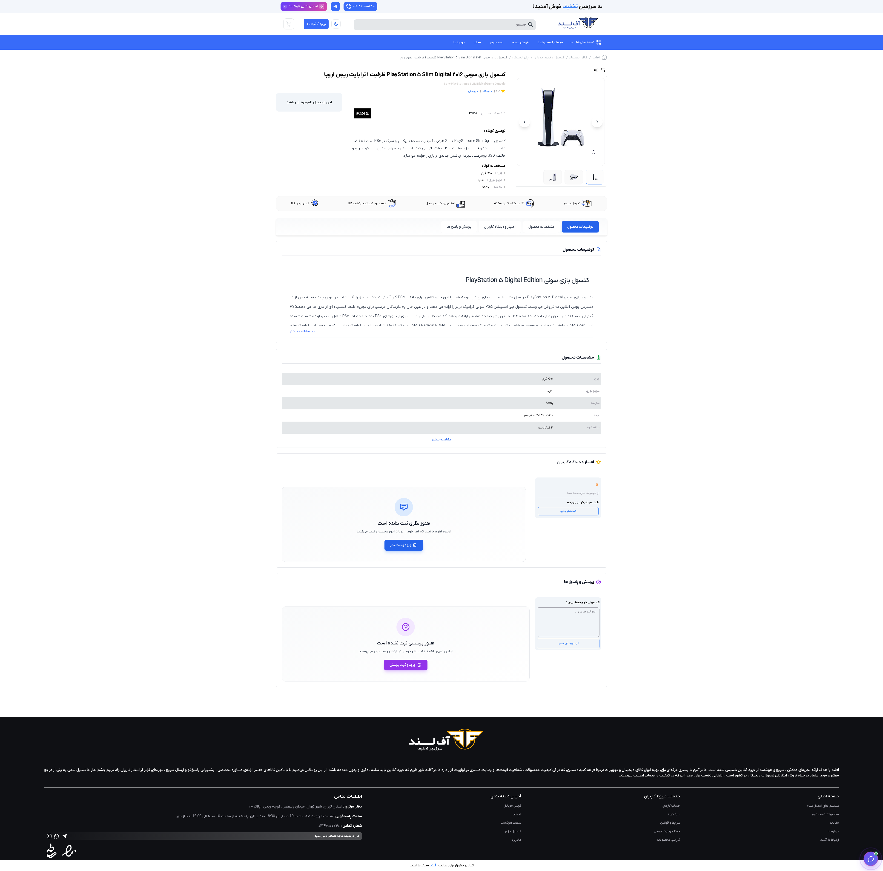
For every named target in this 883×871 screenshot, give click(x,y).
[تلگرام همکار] (335, 6)
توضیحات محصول (580, 226)
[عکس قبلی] (597, 121)
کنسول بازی (513, 831)
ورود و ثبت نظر (400, 545)
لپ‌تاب (516, 814)
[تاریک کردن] (336, 24)
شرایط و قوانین (670, 823)
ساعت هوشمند (511, 823)
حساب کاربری (671, 806)
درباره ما (833, 831)
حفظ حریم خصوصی (667, 831)
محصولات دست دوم (825, 814)
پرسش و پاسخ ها (459, 226)
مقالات (834, 823)
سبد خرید (673, 814)
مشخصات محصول (541, 226)
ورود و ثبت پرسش (403, 665)
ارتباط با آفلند (829, 840)
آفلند (596, 57)
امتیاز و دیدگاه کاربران (500, 226)
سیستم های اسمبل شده (823, 806)
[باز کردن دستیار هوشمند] (871, 859)
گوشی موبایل (512, 806)
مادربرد (516, 840)
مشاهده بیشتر (442, 439)
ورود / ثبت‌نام (316, 24)
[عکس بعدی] (524, 121)
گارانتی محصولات (668, 840)
